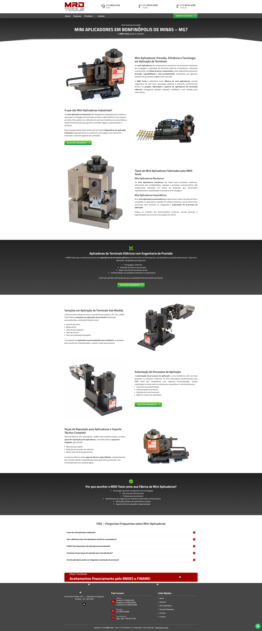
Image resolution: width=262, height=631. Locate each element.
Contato (101, 16)
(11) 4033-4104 (128, 600)
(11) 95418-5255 (130, 602)
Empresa (77, 16)
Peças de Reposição (167, 609)
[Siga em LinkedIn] (84, 604)
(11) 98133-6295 (131, 605)
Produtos (88, 16)
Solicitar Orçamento (184, 16)
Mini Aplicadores (166, 606)
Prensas (162, 613)
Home (67, 16)
